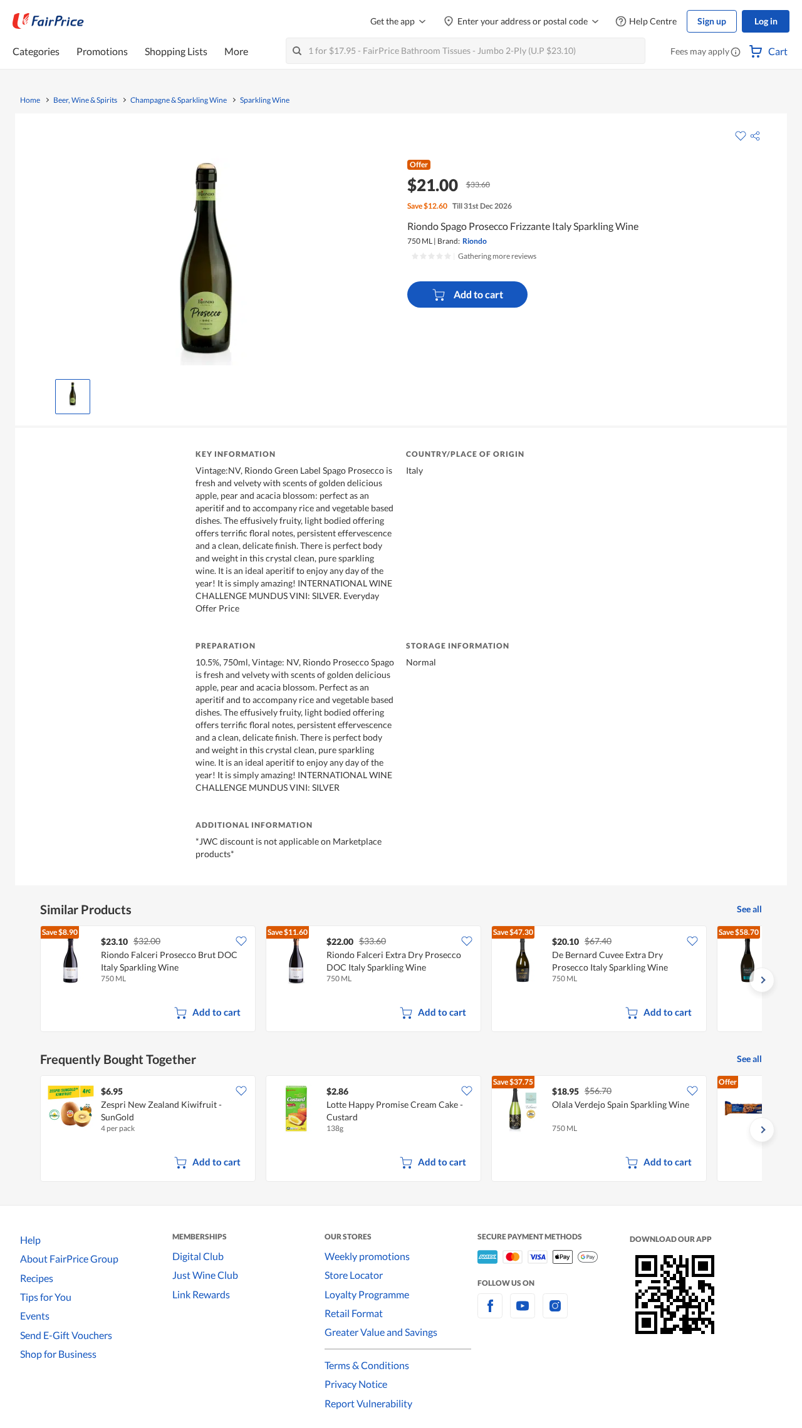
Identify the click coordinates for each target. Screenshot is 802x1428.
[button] (736, 52)
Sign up (711, 21)
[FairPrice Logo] (48, 21)
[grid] (401, 980)
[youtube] (522, 1313)
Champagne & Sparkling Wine (178, 100)
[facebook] (490, 1313)
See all (749, 909)
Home (30, 100)
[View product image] (73, 393)
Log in (766, 21)
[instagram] (555, 1313)
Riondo (474, 241)
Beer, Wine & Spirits (85, 100)
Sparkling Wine (264, 100)
